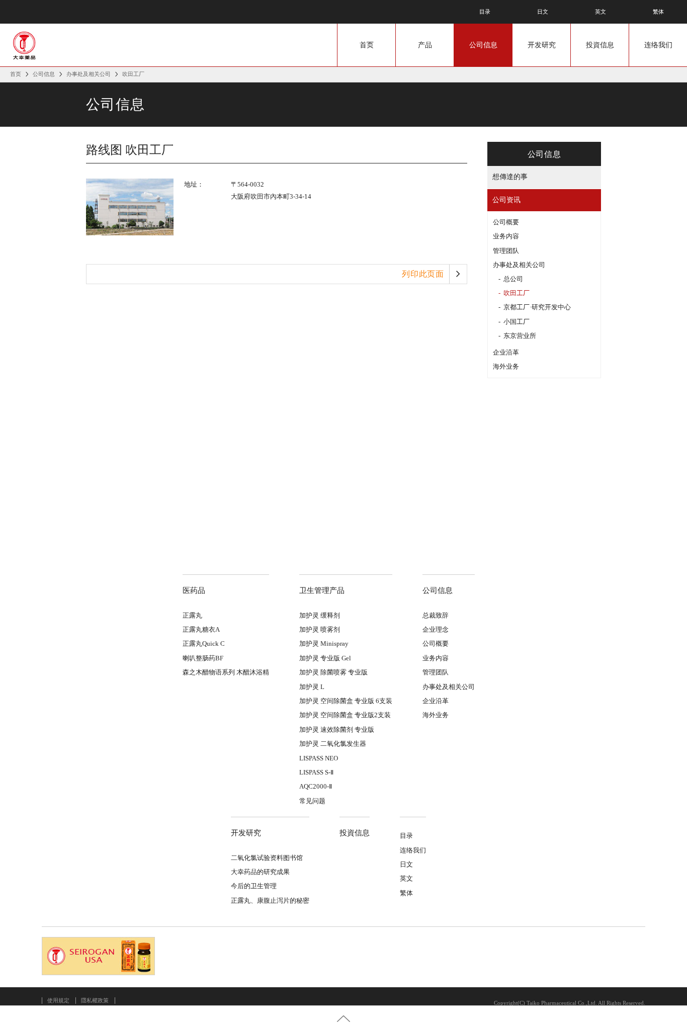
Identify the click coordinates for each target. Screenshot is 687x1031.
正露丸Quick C (204, 643)
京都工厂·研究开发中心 (537, 307)
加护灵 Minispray (324, 643)
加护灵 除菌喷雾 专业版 (333, 672)
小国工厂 (516, 321)
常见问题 (312, 801)
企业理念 (435, 629)
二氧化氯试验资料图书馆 (267, 858)
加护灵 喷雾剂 (319, 629)
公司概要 (506, 222)
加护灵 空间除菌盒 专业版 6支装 (345, 701)
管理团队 (506, 250)
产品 (425, 45)
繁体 (658, 12)
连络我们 (658, 45)
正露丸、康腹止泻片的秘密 (270, 900)
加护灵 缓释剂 (319, 615)
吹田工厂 (516, 293)
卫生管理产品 (322, 590)
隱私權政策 (95, 1000)
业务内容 (506, 236)
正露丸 (192, 615)
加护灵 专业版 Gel (325, 658)
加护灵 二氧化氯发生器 (332, 743)
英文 (600, 12)
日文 (542, 12)
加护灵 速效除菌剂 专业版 (336, 729)
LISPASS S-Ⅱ (316, 772)
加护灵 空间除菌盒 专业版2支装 (345, 715)
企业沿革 (506, 352)
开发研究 (542, 45)
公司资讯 (506, 200)
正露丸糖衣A (201, 629)
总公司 (513, 279)
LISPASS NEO (318, 758)
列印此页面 (423, 274)
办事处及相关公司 (88, 74)
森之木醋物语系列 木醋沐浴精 (226, 672)
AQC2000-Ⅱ (315, 786)
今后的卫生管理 (254, 886)
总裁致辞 (435, 615)
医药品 (194, 590)
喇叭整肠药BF (203, 658)
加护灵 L (311, 687)
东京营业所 (519, 335)
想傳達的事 (510, 177)
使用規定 (58, 1000)
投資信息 (600, 45)
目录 (484, 12)
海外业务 (506, 366)
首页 (367, 45)
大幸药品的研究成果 (260, 872)
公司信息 (483, 45)
